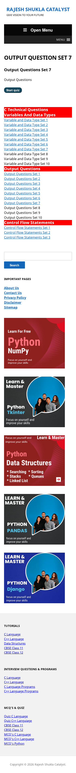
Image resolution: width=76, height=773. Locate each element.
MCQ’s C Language (17, 734)
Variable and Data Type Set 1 (26, 120)
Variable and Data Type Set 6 (26, 144)
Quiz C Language (16, 716)
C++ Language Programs (21, 691)
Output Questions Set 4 (22, 188)
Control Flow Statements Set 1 (27, 227)
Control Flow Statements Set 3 (27, 237)
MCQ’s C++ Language (19, 739)
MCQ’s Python (14, 743)
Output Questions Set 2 (22, 178)
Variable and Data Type (22, 125)
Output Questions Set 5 (22, 193)
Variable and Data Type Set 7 (26, 149)
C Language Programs (19, 687)
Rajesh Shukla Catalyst (38, 9)
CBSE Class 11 (13, 648)
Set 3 (44, 129)
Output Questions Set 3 (22, 183)
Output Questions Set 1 (22, 174)
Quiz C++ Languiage (18, 721)
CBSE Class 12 (13, 652)
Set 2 (44, 125)
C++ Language (14, 639)
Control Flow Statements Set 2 (27, 232)
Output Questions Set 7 (22, 203)
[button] (60, 40)
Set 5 (44, 139)
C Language (12, 634)
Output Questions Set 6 (22, 198)
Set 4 (44, 134)
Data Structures (15, 643)
